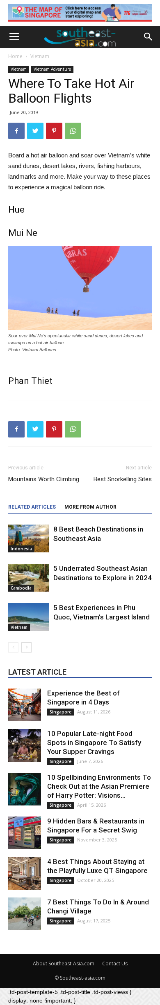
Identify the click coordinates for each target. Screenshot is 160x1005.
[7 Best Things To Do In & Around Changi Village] (24, 913)
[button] (148, 37)
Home (15, 56)
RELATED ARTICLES (32, 507)
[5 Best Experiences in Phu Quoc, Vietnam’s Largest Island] (28, 617)
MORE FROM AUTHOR (90, 507)
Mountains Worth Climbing (43, 479)
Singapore (60, 712)
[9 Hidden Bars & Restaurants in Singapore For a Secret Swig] (24, 833)
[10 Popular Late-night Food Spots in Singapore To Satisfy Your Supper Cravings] (24, 745)
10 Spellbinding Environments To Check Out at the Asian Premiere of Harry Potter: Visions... (99, 786)
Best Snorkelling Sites (123, 479)
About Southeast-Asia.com (63, 963)
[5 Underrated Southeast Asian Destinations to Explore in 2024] (28, 578)
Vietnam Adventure (52, 69)
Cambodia (21, 588)
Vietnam (39, 56)
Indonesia (21, 549)
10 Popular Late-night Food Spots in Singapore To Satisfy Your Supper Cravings (94, 742)
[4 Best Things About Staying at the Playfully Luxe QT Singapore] (24, 873)
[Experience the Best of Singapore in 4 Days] (24, 705)
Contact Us (115, 963)
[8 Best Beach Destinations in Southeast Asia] (28, 539)
